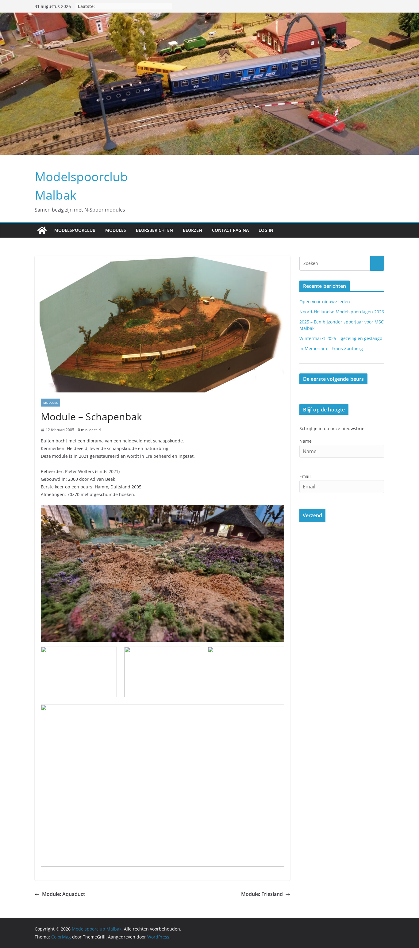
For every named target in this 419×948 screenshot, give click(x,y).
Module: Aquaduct (63, 894)
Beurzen (192, 230)
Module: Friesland (262, 894)
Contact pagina (230, 230)
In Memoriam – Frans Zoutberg (331, 348)
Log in (266, 230)
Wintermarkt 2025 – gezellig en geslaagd (340, 338)
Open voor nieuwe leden (324, 301)
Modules (115, 230)
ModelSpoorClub (74, 230)
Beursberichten (154, 230)
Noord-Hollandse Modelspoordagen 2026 (341, 312)
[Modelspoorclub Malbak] (42, 230)
